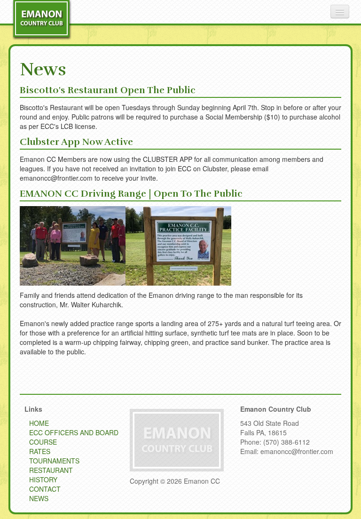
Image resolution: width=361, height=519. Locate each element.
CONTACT (45, 489)
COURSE (43, 442)
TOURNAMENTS (54, 460)
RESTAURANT (51, 470)
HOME (39, 423)
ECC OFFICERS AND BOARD (73, 432)
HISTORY (43, 479)
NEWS (38, 498)
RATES (39, 451)
